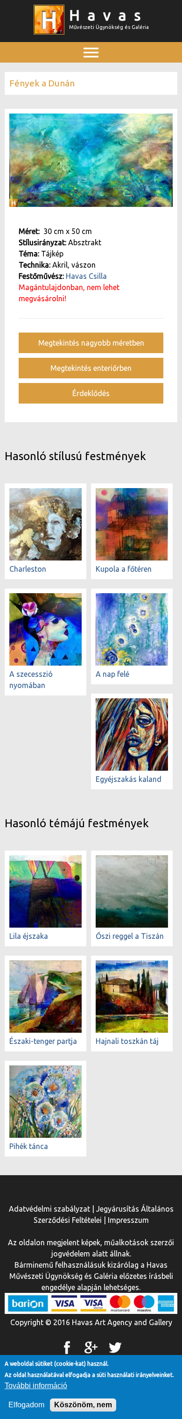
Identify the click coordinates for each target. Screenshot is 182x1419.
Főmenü (91, 73)
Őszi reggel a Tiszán (130, 936)
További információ (36, 1386)
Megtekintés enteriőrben (91, 368)
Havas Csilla (86, 276)
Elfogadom (26, 1405)
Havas (108, 15)
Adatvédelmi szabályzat (49, 1209)
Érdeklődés (91, 393)
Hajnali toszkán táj (127, 1041)
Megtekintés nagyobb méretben (91, 343)
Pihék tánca (28, 1146)
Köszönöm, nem (83, 1405)
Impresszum (128, 1220)
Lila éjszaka (28, 936)
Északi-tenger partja (43, 1041)
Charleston (27, 569)
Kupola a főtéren (124, 569)
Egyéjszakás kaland (128, 779)
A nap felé (112, 674)
